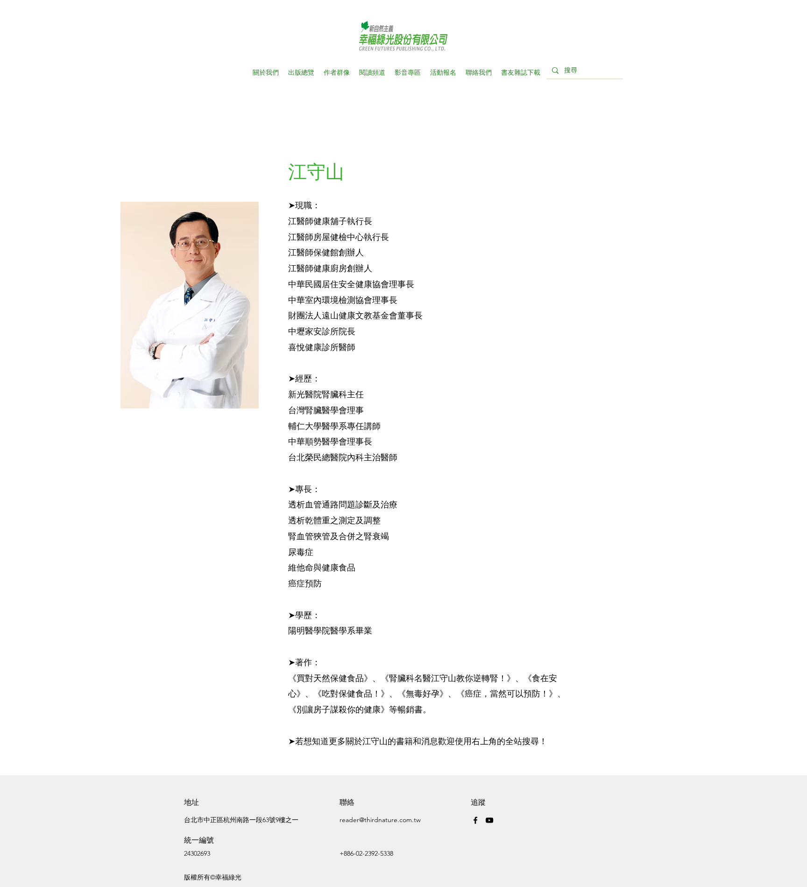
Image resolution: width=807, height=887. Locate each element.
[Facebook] (475, 820)
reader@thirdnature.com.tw (380, 820)
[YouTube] (489, 820)
